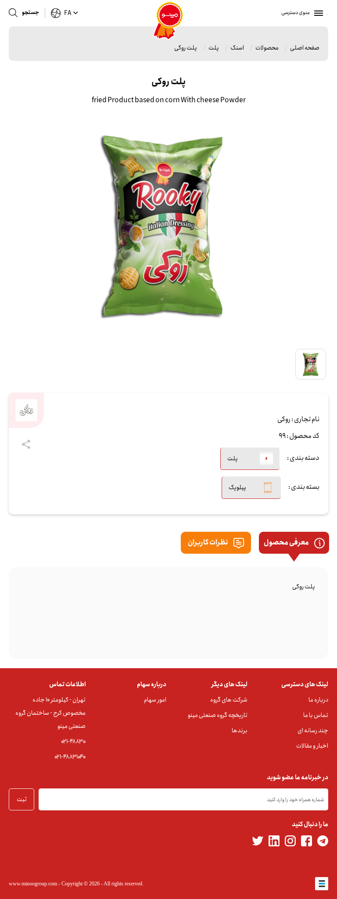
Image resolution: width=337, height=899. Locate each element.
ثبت (22, 799)
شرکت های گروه (228, 700)
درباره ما (318, 700)
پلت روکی (185, 48)
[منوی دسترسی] (317, 13)
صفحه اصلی (304, 48)
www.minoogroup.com (33, 884)
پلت (213, 48)
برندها (239, 730)
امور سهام (155, 700)
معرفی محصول (287, 542)
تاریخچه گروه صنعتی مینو (217, 715)
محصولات (267, 48)
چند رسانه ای (313, 730)
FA (67, 13)
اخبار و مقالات (312, 746)
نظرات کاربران (208, 542)
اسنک (237, 48)
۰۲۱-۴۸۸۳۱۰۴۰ (70, 757)
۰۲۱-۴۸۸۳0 (73, 741)
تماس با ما (315, 715)
